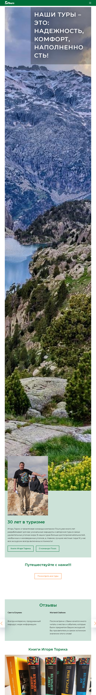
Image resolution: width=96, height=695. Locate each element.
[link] (48, 250)
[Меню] (90, 3)
